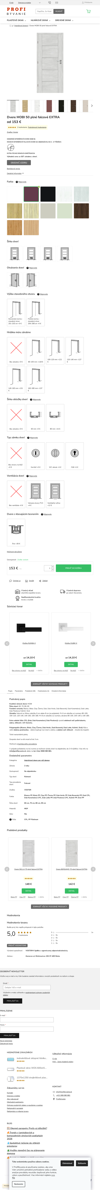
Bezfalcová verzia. (13, 169)
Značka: (12, 132)
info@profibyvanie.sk (64, 1092)
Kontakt (10, 1093)
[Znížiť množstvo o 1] (52, 569)
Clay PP (22, 897)
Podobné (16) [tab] (30, 691)
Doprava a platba (24, 3)
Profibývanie (60, 1099)
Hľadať (58, 11)
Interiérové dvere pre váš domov (37, 760)
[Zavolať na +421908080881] (52, 2)
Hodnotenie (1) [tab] (43, 691)
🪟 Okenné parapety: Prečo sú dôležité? (27, 1128)
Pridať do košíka (73, 568)
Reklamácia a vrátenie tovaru (18, 1111)
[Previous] (7, 643)
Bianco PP (32, 897)
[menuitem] (16, 20)
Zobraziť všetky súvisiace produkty (50, 684)
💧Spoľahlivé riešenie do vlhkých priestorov (23, 1145)
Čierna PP (75, 897)
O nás (11, 3)
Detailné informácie (14, 173)
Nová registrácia (6, 1041)
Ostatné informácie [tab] (59, 691)
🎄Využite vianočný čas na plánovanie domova (26, 1152)
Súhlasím (82, 1163)
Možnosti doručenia (14, 552)
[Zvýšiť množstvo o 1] (52, 566)
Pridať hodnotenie (17, 945)
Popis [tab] (10, 691)
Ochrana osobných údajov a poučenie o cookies (25, 1105)
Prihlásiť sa (12, 1001)
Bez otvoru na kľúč (19, 670)
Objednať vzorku (19, 162)
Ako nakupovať (12, 1099)
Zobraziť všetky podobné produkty (50, 906)
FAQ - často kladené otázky (62, 1062)
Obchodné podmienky (15, 1102)
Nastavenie (18, 1184)
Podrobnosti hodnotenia (37, 127)
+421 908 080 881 (63, 1095)
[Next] (93, 643)
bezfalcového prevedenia (27, 744)
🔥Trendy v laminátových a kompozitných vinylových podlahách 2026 (25, 1135)
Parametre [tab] (19, 691)
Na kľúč (31, 670)
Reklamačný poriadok (15, 1108)
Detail (29, 664)
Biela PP (14, 897)
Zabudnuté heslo (6, 1043)
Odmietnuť (67, 1163)
